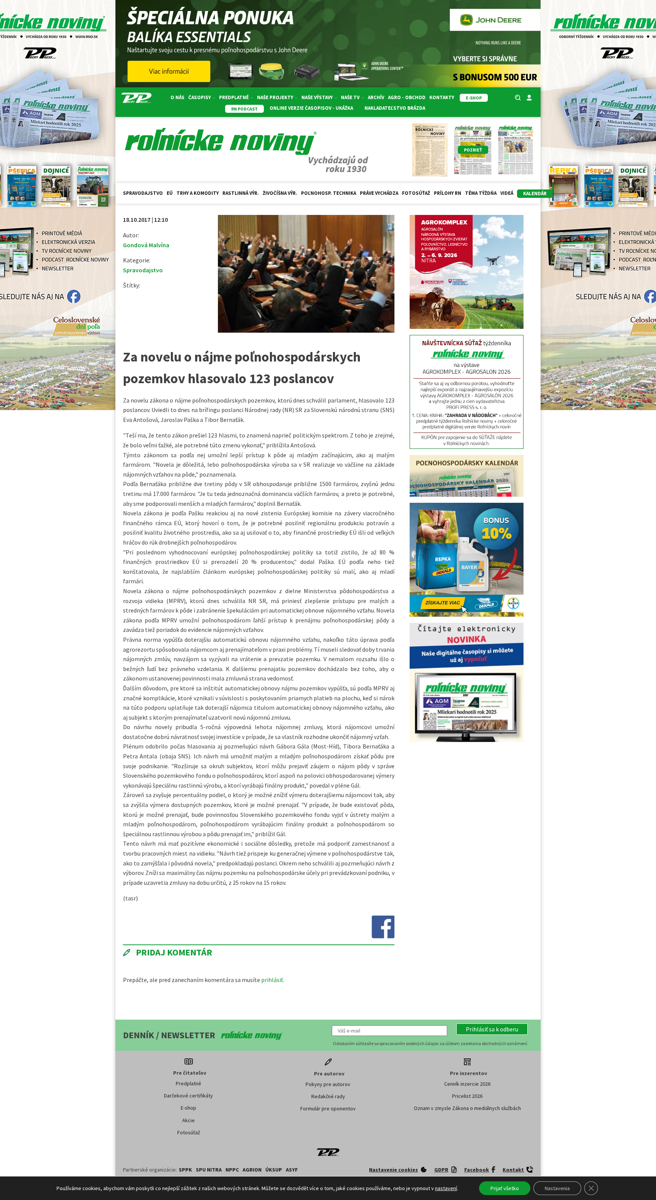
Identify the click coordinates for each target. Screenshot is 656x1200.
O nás (177, 97)
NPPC (232, 1169)
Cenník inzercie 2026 (467, 1083)
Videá (506, 193)
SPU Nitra (209, 1169)
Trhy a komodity (198, 193)
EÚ (170, 193)
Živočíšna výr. (280, 193)
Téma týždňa (481, 193)
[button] (492, 1029)
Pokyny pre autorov (328, 1084)
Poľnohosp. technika (328, 193)
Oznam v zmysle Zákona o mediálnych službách (467, 1108)
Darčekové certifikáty (188, 1095)
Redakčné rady (328, 1096)
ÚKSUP (273, 1169)
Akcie (188, 1120)
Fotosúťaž (416, 193)
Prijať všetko (504, 1188)
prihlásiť (272, 980)
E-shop (188, 1107)
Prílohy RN (447, 193)
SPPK (185, 1169)
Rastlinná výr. (240, 193)
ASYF (292, 1169)
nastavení (446, 1188)
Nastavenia (557, 1188)
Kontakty (441, 97)
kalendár (535, 193)
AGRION (252, 1169)
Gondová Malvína (146, 245)
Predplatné (188, 1083)
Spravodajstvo (143, 193)
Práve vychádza (379, 193)
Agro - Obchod (407, 97)
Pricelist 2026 (467, 1096)
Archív (376, 97)
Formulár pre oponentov (328, 1108)
